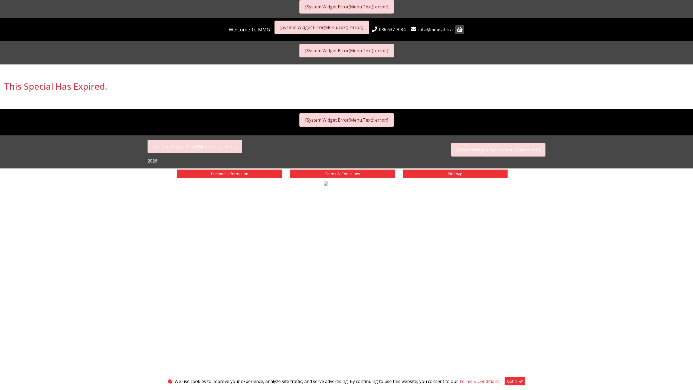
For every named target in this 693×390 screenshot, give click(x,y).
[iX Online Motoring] (346, 184)
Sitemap (455, 173)
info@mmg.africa (435, 29)
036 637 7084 (392, 29)
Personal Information (229, 173)
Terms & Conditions (342, 173)
